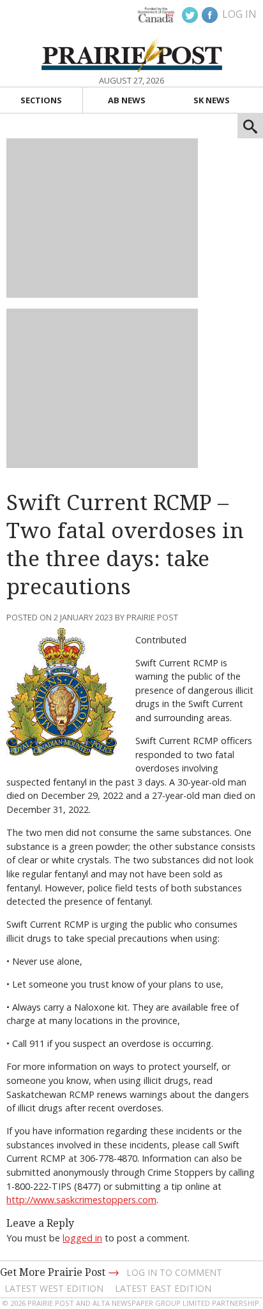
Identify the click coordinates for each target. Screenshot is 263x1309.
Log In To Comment (174, 1272)
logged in (82, 1238)
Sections (41, 100)
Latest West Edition (53, 1288)
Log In (239, 14)
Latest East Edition (163, 1288)
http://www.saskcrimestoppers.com (81, 1200)
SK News (211, 100)
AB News (127, 100)
